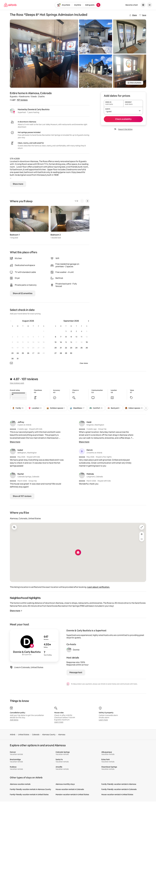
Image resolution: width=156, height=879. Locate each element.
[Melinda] (82, 475)
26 (28, 353)
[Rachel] (13, 475)
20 (56, 348)
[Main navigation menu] (149, 4)
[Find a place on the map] (14, 527)
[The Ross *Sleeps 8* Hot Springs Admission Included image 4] (129, 36)
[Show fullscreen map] (141, 527)
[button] (123, 110)
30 (12, 358)
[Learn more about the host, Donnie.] (68, 649)
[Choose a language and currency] (143, 4)
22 (66, 348)
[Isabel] (13, 451)
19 (87, 342)
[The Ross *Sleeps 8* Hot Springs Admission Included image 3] (95, 71)
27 (55, 353)
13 (55, 342)
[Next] (87, 201)
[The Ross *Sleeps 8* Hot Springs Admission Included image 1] (44, 53)
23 (12, 353)
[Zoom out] (141, 539)
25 (23, 353)
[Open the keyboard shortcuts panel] (11, 363)
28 (61, 353)
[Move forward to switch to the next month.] (88, 321)
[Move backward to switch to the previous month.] (11, 321)
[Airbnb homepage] (10, 5)
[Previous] (82, 201)
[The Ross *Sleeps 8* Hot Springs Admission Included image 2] (95, 36)
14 (61, 342)
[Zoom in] (141, 534)
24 (18, 353)
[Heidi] (82, 423)
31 (17, 358)
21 (61, 348)
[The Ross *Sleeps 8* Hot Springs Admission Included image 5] (129, 71)
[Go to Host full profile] (34, 645)
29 (66, 353)
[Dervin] (82, 451)
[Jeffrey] (13, 423)
